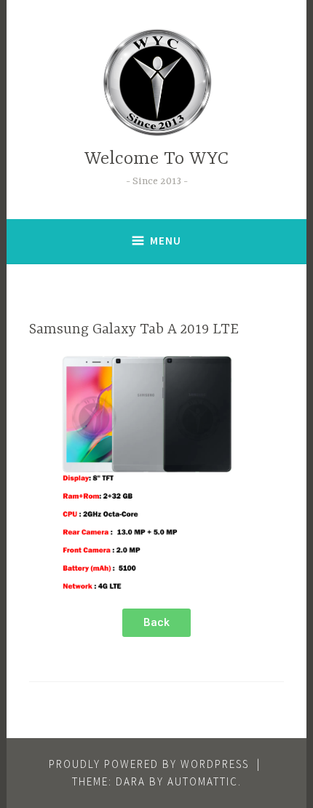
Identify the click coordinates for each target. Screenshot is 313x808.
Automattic (202, 781)
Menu (165, 240)
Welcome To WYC (156, 159)
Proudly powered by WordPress (149, 764)
